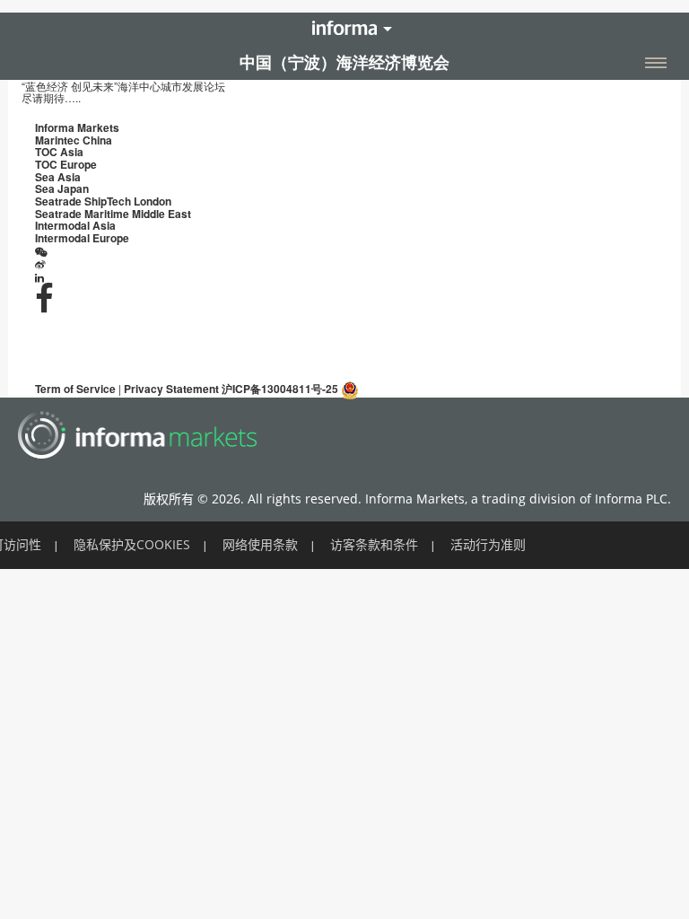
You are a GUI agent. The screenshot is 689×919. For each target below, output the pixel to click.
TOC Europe (66, 164)
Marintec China (73, 140)
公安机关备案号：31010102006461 (446, 389)
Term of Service (75, 389)
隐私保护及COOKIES (132, 544)
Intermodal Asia (75, 225)
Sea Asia (58, 177)
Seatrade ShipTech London (103, 201)
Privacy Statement (171, 389)
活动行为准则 (488, 544)
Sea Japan (62, 188)
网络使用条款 (260, 544)
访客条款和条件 (374, 544)
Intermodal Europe (82, 238)
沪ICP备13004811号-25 (280, 389)
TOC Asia (59, 152)
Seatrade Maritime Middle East (113, 214)
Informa (344, 28)
